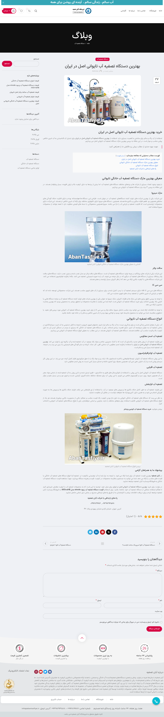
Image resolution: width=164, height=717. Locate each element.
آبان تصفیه (156, 475)
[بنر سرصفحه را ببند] (3, 2)
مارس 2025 (34, 143)
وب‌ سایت (158, 611)
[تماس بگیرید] (156, 701)
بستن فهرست (120, 156)
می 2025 (35, 134)
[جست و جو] (35, 10)
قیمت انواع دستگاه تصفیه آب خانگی (25, 81)
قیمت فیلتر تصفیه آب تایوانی (28, 97)
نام (160, 600)
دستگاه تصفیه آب (79, 43)
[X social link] (108, 532)
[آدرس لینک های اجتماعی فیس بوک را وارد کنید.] (114, 532)
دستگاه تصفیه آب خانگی (30, 163)
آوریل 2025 (35, 139)
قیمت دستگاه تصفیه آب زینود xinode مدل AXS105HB (83, 489)
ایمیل (98, 600)
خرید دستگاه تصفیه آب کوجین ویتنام (137, 409)
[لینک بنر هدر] (86, 2)
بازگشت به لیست (102, 543)
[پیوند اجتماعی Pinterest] (102, 532)
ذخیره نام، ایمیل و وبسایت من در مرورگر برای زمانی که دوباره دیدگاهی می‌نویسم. (129, 622)
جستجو (36, 59)
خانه (88, 44)
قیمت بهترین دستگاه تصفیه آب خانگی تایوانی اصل (21, 102)
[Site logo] (82, 10)
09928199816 (96, 503)
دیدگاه (159, 570)
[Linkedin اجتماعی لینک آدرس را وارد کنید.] (96, 532)
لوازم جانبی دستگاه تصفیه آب (28, 168)
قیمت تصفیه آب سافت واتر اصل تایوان (24, 92)
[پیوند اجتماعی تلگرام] (90, 532)
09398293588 (108, 503)
